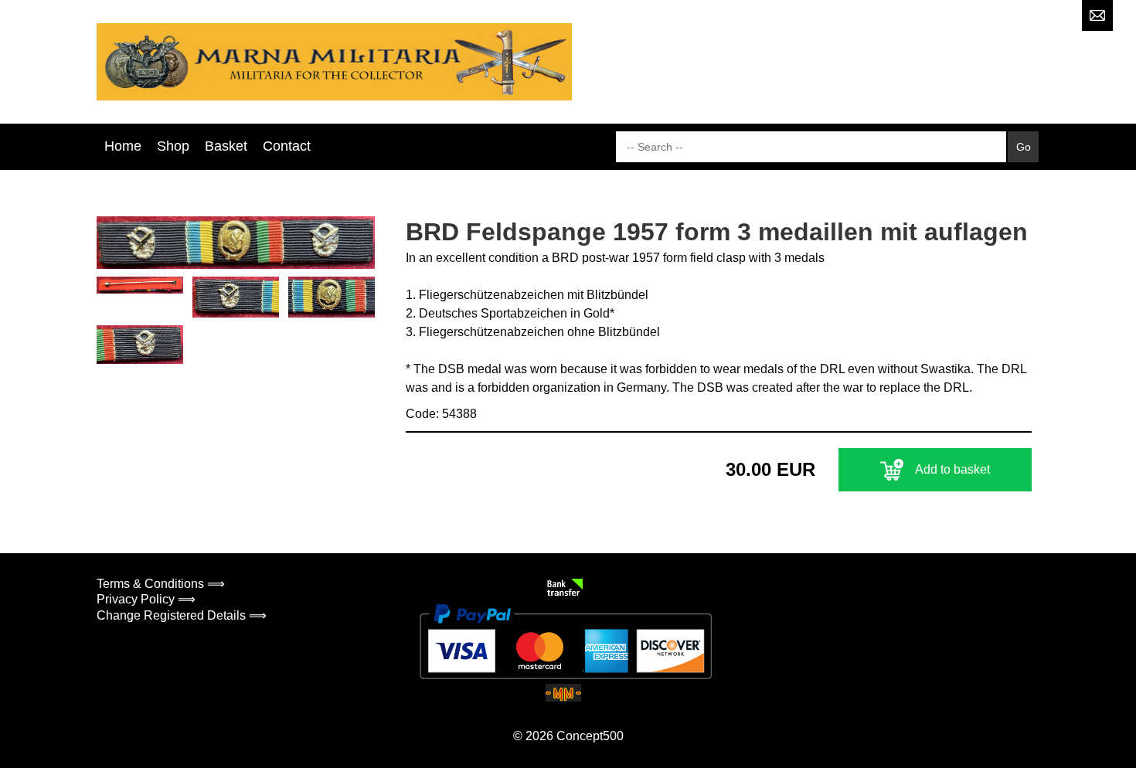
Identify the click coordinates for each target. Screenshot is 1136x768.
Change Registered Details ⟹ (182, 615)
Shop (173, 146)
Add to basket (952, 469)
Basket (226, 146)
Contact (287, 146)
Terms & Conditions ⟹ (161, 583)
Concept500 (590, 736)
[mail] (1097, 15)
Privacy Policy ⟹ (146, 599)
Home (122, 146)
